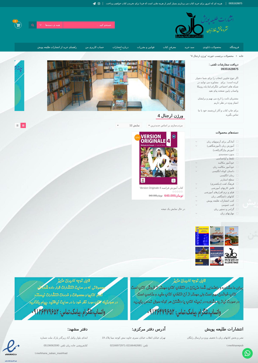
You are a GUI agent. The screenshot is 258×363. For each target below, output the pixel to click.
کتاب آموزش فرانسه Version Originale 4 (161, 187)
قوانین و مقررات (145, 47)
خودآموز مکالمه (226, 162)
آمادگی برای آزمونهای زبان (220, 141)
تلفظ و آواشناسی (225, 158)
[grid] (23, 125)
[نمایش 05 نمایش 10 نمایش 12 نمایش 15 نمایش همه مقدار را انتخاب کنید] (128, 125)
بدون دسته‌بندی (226, 154)
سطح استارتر (227, 179)
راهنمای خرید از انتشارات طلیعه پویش (57, 47)
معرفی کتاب (169, 47)
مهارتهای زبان (227, 213)
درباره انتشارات (120, 47)
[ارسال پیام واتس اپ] (247, 353)
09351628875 (235, 3)
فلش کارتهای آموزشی (222, 188)
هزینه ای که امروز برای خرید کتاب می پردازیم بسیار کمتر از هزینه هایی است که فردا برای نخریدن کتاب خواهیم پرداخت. (163, 3)
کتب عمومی (227, 204)
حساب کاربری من (94, 47)
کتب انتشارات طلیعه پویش (220, 200)
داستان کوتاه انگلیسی (223, 171)
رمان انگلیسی (227, 175)
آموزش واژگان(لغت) (223, 150)
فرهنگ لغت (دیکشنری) (222, 183)
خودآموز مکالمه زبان (223, 166)
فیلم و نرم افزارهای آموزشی (219, 192)
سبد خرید (189, 47)
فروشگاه (234, 47)
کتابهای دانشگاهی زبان (222, 196)
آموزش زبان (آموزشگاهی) (220, 145)
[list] (17, 125)
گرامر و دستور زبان (224, 209)
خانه (241, 56)
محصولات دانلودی (212, 47)
